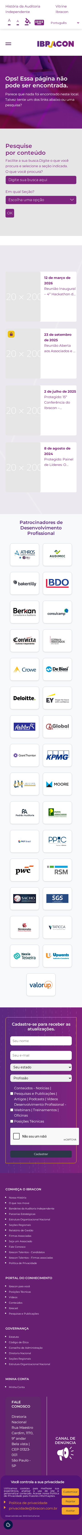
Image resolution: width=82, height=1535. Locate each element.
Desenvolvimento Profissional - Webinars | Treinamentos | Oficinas (40, 1110)
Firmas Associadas (20, 1235)
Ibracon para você (19, 1286)
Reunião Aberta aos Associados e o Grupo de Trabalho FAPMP (60, 343)
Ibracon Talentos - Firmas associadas (31, 1257)
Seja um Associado (20, 1241)
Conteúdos (15, 1302)
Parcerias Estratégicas (22, 1214)
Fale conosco (21, 1404)
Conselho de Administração (26, 1347)
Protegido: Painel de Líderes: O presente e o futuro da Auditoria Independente (60, 457)
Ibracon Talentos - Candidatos (27, 1252)
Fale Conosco (17, 1246)
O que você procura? (24, 171)
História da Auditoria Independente (22, 9)
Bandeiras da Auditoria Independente (31, 1208)
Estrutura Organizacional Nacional (29, 1219)
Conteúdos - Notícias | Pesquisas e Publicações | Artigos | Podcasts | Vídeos (36, 1093)
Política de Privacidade (23, 1263)
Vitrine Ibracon (62, 9)
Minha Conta (17, 1387)
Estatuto (14, 1336)
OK (10, 213)
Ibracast (13, 1308)
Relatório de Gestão (21, 1230)
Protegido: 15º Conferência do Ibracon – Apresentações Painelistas (60, 400)
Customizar (70, 1491)
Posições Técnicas (29, 1121)
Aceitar (70, 1510)
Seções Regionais (20, 1224)
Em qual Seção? (19, 192)
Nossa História (17, 1197)
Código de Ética (18, 1342)
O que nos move (19, 1203)
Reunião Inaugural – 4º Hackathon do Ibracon (60, 286)
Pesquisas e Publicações (24, 1313)
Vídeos (13, 1297)
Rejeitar (70, 1501)
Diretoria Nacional (20, 1353)
